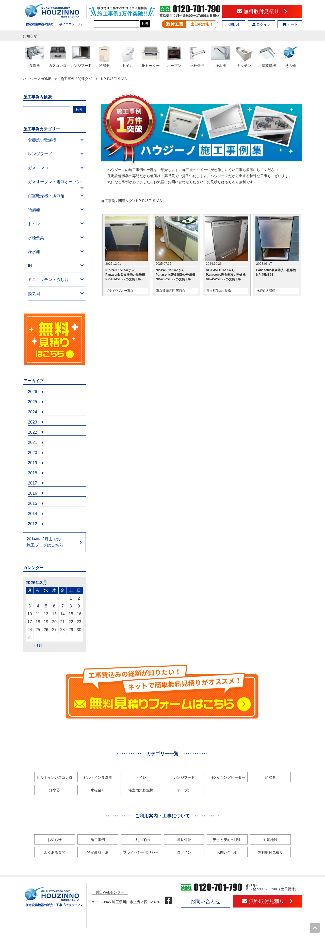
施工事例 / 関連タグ (76, 79)
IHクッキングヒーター (227, 777)
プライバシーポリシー (141, 852)
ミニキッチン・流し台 (48, 279)
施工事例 (98, 840)
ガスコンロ (38, 168)
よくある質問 (54, 852)
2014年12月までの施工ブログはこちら (45, 542)
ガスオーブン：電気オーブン (54, 182)
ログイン (263, 24)
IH (30, 265)
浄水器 (34, 251)
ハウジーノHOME (37, 79)
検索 (145, 24)
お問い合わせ (227, 852)
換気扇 (34, 293)
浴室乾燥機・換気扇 (46, 196)
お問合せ (234, 24)
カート (292, 24)
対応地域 (270, 840)
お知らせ (54, 840)
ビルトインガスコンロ (54, 777)
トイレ (34, 224)
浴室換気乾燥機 (140, 790)
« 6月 (38, 646)
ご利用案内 (141, 840)
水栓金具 (36, 238)
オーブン (184, 790)
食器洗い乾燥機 (42, 140)
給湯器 (34, 210)
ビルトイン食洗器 (98, 777)
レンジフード (40, 154)
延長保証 (184, 840)
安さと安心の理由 (227, 840)
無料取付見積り (263, 11)
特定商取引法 (97, 852)
